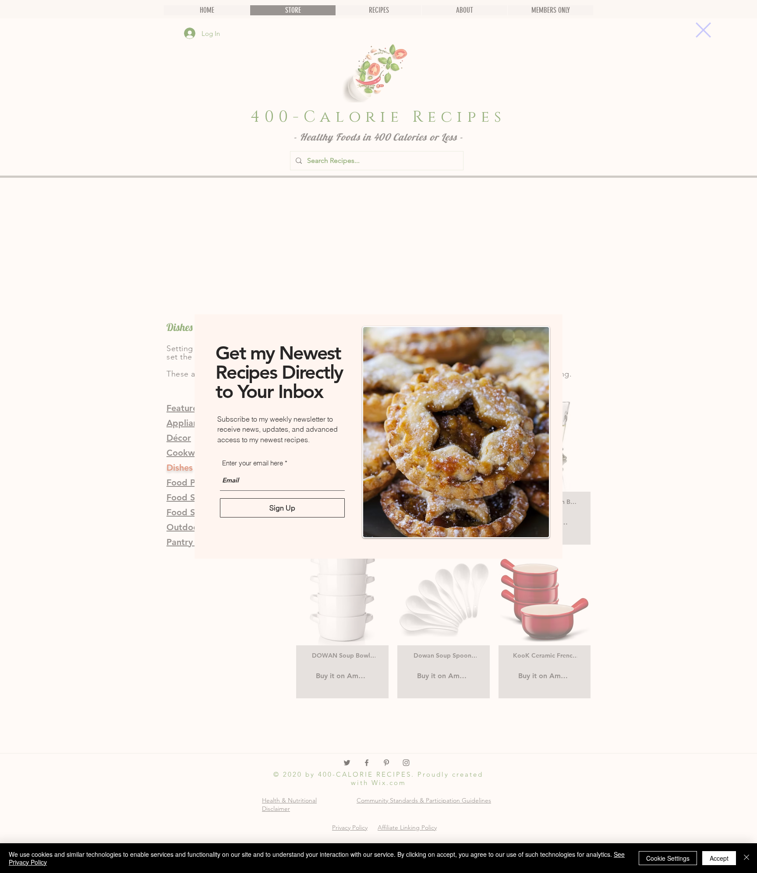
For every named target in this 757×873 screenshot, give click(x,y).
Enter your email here (252, 463)
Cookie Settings (668, 858)
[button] (703, 30)
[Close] (746, 858)
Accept (719, 858)
